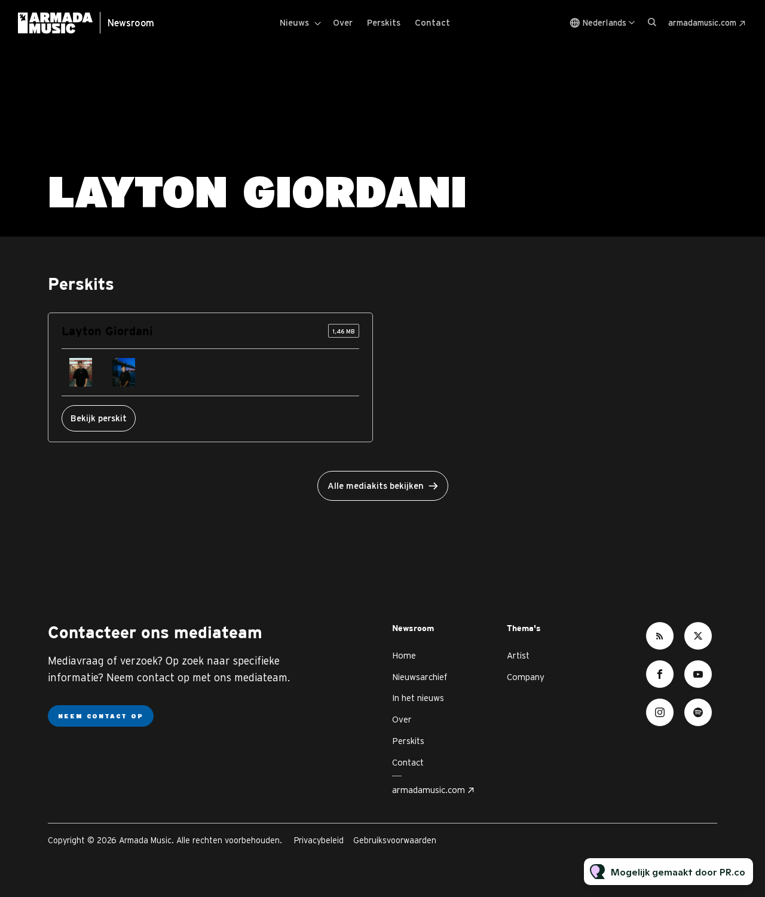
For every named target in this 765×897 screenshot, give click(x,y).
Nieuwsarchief (419, 677)
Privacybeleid (319, 840)
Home (404, 655)
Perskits (383, 22)
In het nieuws (418, 698)
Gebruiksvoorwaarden (394, 840)
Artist (518, 655)
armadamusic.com (702, 22)
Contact (432, 22)
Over (343, 22)
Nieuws (294, 22)
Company (525, 677)
